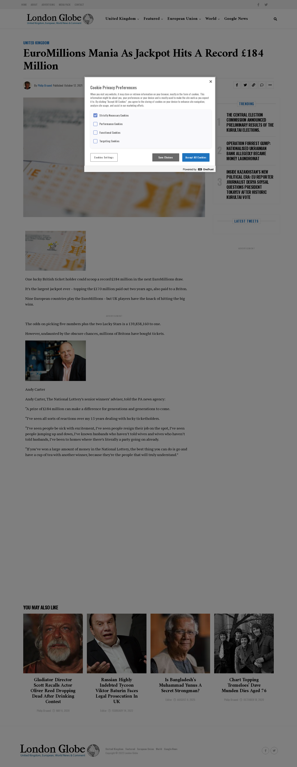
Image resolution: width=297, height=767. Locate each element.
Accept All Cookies (195, 157)
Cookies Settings (104, 157)
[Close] (210, 81)
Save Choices (165, 157)
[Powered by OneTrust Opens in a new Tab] (198, 169)
